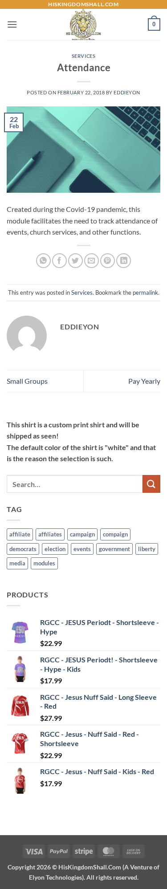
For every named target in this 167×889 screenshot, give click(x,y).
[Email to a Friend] (91, 260)
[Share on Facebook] (59, 260)
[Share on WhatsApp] (43, 260)
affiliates (50, 534)
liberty (146, 548)
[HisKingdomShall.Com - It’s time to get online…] (83, 24)
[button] (12, 24)
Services (83, 56)
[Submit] (151, 483)
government (114, 548)
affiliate (19, 534)
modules (44, 563)
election (55, 548)
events (82, 548)
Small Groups (27, 381)
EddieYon (127, 92)
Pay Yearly (144, 381)
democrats (23, 548)
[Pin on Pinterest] (107, 260)
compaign (115, 534)
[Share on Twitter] (75, 260)
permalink (145, 292)
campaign (82, 534)
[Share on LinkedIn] (123, 260)
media (17, 563)
